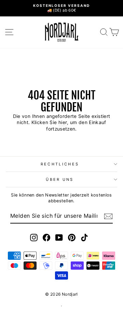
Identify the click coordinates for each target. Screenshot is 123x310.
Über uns (60, 179)
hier (62, 122)
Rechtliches (60, 164)
